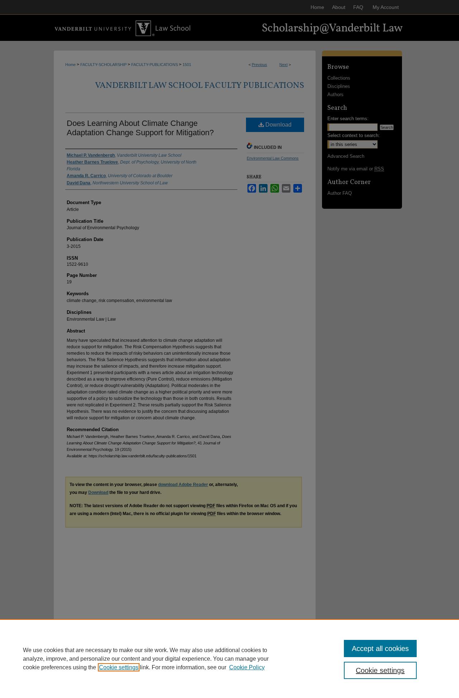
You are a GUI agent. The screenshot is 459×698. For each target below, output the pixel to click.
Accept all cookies (380, 648)
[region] (229, 658)
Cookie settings (118, 667)
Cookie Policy (247, 667)
